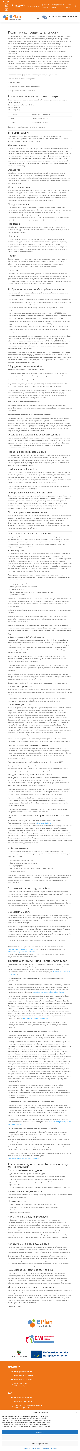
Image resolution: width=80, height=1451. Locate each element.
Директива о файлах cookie (32, 1448)
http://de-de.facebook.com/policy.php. (35, 1018)
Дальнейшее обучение (46, 6)
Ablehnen (40, 1438)
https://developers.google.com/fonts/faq (21, 949)
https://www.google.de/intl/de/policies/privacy (23, 1158)
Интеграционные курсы (58, 6)
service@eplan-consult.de (20, 6)
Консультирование (33, 6)
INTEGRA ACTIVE (69, 6)
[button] (77, 1412)
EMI (75, 6)
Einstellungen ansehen (40, 1443)
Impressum (53, 1448)
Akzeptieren (40, 1432)
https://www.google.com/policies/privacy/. (22, 952)
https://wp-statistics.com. (44, 823)
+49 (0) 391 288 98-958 (7, 6)
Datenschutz (45, 1448)
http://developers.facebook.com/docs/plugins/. (48, 992)
